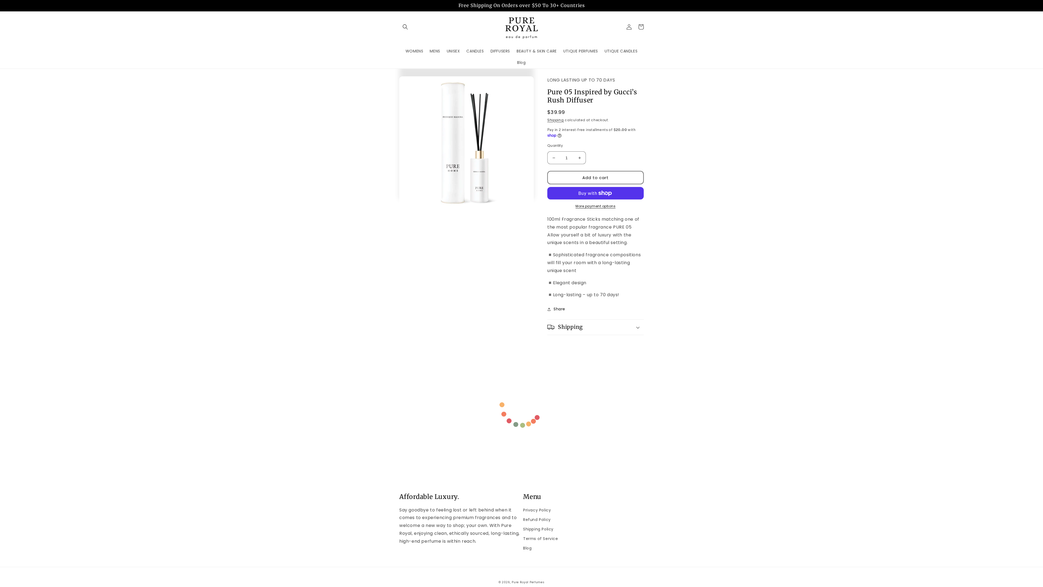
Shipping (555, 120)
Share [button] (559, 309)
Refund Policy (537, 519)
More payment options (595, 206)
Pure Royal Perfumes (528, 582)
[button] (405, 27)
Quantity (555, 145)
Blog (527, 548)
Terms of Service (540, 538)
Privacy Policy (537, 510)
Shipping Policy (538, 529)
